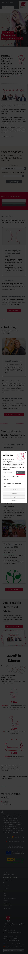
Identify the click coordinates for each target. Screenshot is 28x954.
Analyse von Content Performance (15, 476)
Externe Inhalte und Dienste (14, 483)
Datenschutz (14, 500)
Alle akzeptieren (14, 497)
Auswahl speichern (14, 489)
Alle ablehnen (14, 493)
